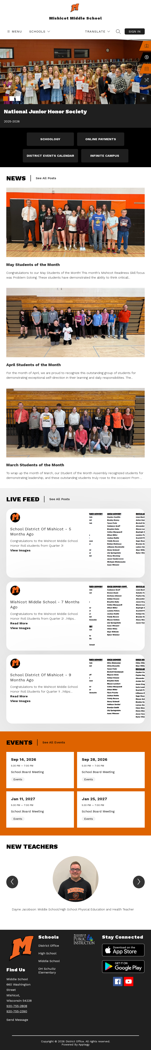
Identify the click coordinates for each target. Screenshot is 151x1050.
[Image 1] (5, 98)
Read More (19, 623)
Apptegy (83, 1044)
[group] (75, 886)
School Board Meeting (28, 772)
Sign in (135, 31)
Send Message (17, 1020)
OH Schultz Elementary (47, 970)
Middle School (49, 961)
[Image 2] (11, 98)
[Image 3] (18, 98)
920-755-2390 (16, 1011)
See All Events (53, 742)
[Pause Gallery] (143, 98)
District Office (48, 945)
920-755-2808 (16, 1006)
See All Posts (46, 178)
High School (47, 953)
